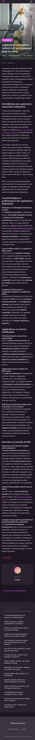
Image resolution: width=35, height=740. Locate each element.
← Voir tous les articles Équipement (14, 591)
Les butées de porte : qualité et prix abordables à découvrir (15, 656)
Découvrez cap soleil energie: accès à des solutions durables (16, 629)
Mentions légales (14, 729)
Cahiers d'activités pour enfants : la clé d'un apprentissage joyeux (16, 687)
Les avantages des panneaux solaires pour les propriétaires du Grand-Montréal (16, 642)
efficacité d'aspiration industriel (21, 228)
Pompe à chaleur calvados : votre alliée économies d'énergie (17, 662)
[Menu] (31, 1)
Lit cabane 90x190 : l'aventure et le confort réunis (15, 706)
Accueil (4, 63)
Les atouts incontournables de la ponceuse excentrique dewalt (14, 616)
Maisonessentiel (17, 723)
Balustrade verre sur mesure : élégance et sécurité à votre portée (17, 668)
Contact (23, 729)
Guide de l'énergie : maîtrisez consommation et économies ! (13, 622)
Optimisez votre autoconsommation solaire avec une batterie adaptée (15, 635)
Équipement (7, 40)
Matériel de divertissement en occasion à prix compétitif (17, 699)
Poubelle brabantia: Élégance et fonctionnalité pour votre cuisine (14, 681)
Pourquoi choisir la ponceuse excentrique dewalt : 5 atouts (13, 693)
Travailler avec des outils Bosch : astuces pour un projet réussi (17, 649)
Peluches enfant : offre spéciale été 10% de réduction (17, 674)
